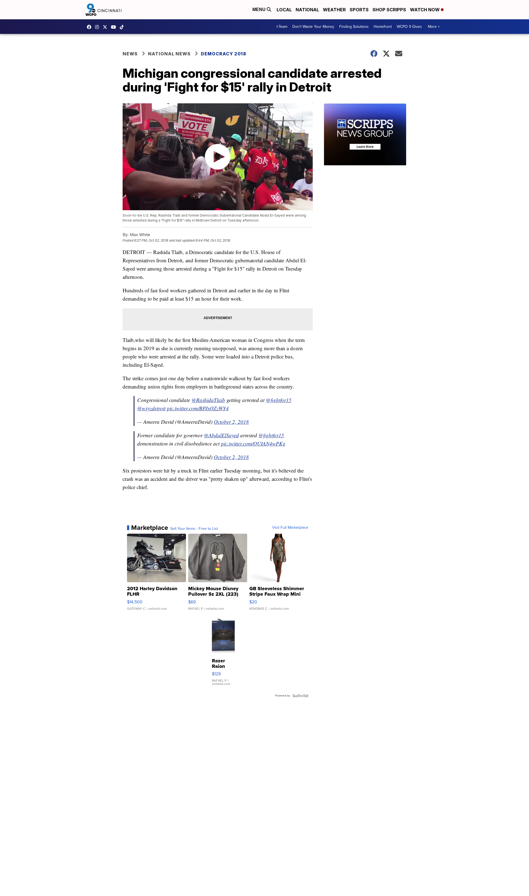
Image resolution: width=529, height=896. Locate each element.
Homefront (383, 26)
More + (434, 26)
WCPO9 (90, 27)
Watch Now (425, 9)
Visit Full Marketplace (290, 528)
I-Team (282, 26)
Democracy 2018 (223, 53)
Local (284, 9)
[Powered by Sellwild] (300, 696)
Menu (259, 9)
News (130, 53)
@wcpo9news (123, 27)
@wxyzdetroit (151, 408)
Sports (359, 9)
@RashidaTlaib (208, 399)
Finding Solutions (354, 26)
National (307, 9)
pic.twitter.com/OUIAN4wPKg (253, 443)
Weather (334, 9)
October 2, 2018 (231, 421)
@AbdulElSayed (221, 435)
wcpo (106, 27)
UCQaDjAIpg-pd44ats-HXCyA (115, 27)
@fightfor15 (279, 399)
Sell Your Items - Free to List (194, 529)
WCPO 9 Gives (409, 26)
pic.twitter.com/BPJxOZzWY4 (198, 408)
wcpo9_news (98, 27)
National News (169, 53)
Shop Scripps (389, 9)
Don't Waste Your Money (313, 26)
